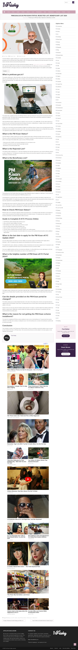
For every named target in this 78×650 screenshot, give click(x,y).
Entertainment (51, 11)
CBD (58, 65)
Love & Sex (59, 205)
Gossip (58, 144)
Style (45, 11)
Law (58, 194)
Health (18, 11)
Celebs (23, 11)
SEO (58, 268)
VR (57, 318)
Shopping (59, 270)
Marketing (59, 212)
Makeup (58, 210)
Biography (59, 47)
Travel (68, 11)
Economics (59, 102)
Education (59, 105)
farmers (16, 617)
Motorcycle (59, 223)
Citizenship (59, 73)
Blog (58, 49)
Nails (58, 234)
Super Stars (59, 283)
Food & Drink (59, 123)
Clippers (58, 76)
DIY (58, 99)
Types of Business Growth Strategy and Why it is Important (14, 620)
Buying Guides (60, 55)
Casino (58, 63)
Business (59, 52)
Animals (58, 28)
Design (58, 97)
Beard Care (59, 39)
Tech (58, 286)
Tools (58, 299)
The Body (59, 291)
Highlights (59, 168)
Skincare (59, 273)
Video (58, 315)
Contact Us (56, 648)
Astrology (59, 36)
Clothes (58, 78)
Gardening (59, 136)
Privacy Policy (73, 648)
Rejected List (35, 617)
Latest (60, 648)
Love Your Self (60, 207)
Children (58, 70)
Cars (58, 60)
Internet (58, 189)
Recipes (58, 257)
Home (8, 11)
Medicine (59, 215)
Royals (63, 11)
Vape (58, 310)
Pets (58, 247)
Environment (59, 110)
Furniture (59, 126)
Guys (58, 149)
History (58, 170)
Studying (59, 278)
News (13, 11)
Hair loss (59, 160)
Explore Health (65, 335)
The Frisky (5, 56)
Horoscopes (59, 178)
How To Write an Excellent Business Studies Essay (42, 620)
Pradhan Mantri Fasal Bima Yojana (40, 64)
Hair (58, 152)
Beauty (58, 42)
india (19, 617)
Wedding (59, 320)
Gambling (59, 131)
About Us (51, 648)
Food (58, 120)
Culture (58, 94)
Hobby (58, 173)
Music (58, 231)
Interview (59, 191)
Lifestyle (58, 202)
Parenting (58, 11)
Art (57, 34)
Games (58, 134)
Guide (58, 147)
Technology (59, 289)
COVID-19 (59, 86)
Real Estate (59, 255)
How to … (59, 184)
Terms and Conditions (66, 648)
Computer (59, 81)
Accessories (59, 26)
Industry (58, 186)
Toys (58, 302)
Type (58, 307)
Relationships (39, 11)
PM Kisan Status (23, 617)
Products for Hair (60, 252)
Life (58, 199)
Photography (59, 249)
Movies (28, 11)
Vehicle (58, 312)
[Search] (73, 2)
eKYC (13, 617)
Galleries (59, 128)
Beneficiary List (9, 617)
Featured (59, 118)
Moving (58, 228)
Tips (14, 56)
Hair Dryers (59, 157)
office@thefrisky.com (34, 639)
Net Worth (59, 236)
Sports (58, 276)
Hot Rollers (59, 181)
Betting (58, 44)
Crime (58, 89)
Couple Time (59, 84)
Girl (57, 141)
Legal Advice (59, 197)
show (8, 71)
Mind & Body (59, 218)
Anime (58, 31)
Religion (58, 262)
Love (33, 11)
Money (58, 220)
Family (58, 113)
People (58, 244)
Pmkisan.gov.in (29, 617)
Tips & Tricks (59, 297)
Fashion (58, 115)
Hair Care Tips (60, 155)
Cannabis (59, 57)
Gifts (58, 139)
